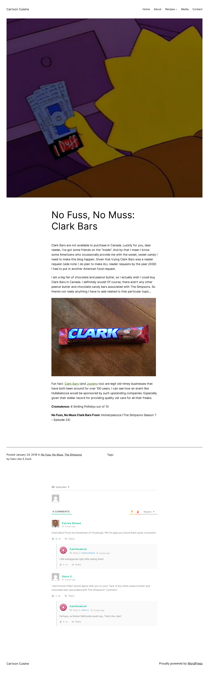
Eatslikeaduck (78, 549)
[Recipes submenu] (176, 9)
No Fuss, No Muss (52, 454)
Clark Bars (71, 383)
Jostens (92, 383)
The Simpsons (73, 454)
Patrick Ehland (71, 523)
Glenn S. (85, 610)
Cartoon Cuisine (18, 9)
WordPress (195, 663)
